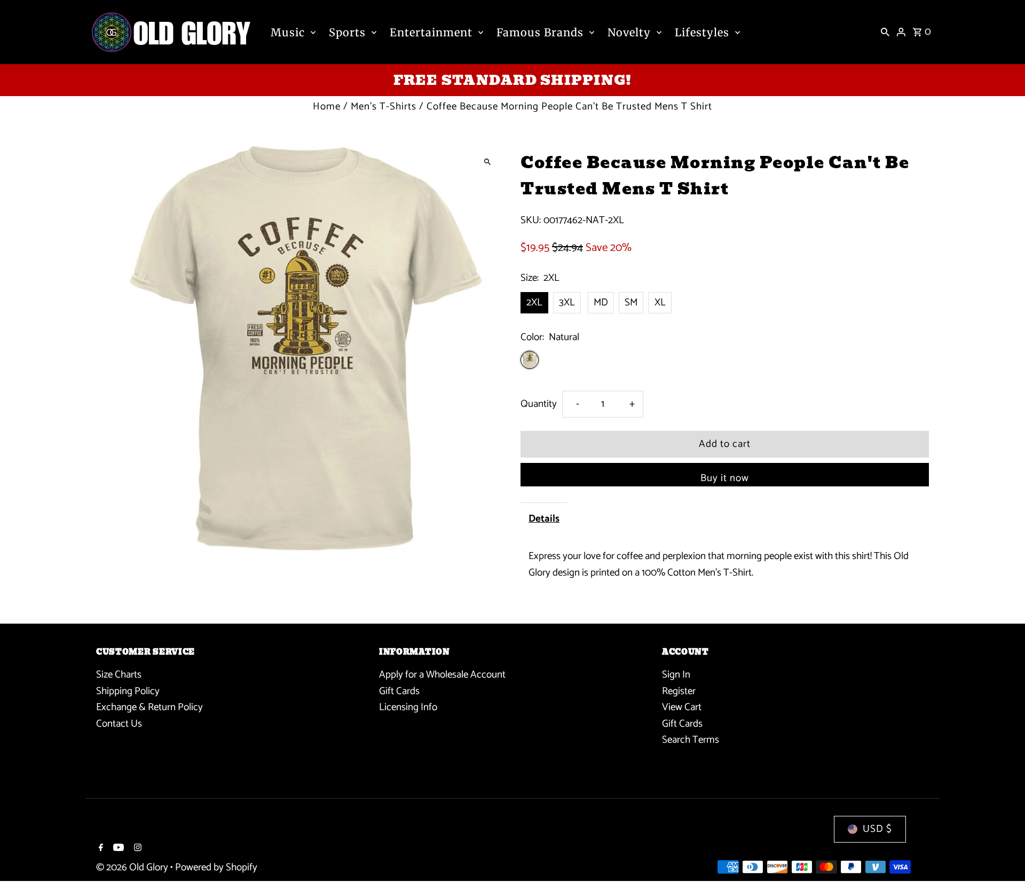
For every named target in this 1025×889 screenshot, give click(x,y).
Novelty (629, 32)
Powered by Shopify (216, 867)
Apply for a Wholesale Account (442, 674)
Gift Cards (399, 691)
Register (679, 691)
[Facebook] (99, 849)
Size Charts (118, 674)
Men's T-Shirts (383, 106)
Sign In (676, 674)
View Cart (681, 707)
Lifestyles (702, 32)
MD (601, 302)
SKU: (531, 221)
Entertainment (431, 32)
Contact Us (119, 723)
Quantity (539, 404)
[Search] (885, 32)
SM (631, 302)
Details (544, 518)
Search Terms (690, 739)
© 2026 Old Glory (133, 867)
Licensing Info (408, 707)
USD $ (877, 829)
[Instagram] (136, 849)
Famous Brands (540, 32)
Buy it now (724, 478)
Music (288, 32)
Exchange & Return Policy (149, 707)
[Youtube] (117, 849)
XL (660, 302)
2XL (534, 302)
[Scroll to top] (1002, 861)
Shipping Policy (128, 691)
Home (327, 106)
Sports (347, 32)
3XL (567, 302)
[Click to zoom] (487, 162)
